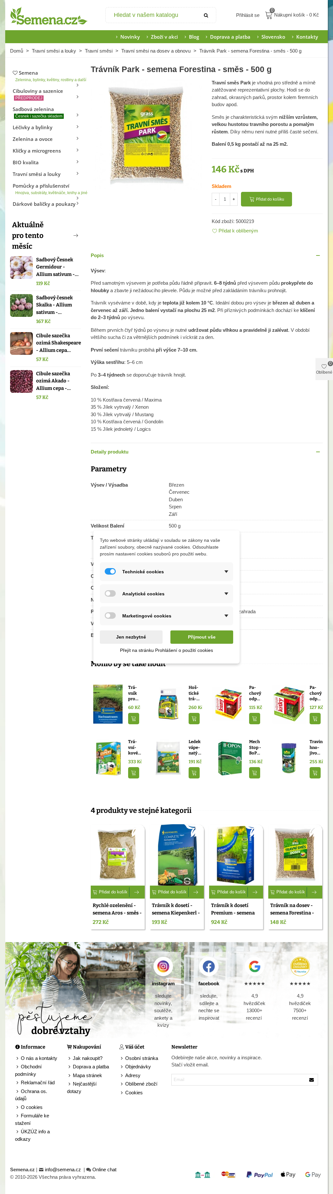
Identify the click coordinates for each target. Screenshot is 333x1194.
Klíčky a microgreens (37, 150)
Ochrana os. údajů (31, 1094)
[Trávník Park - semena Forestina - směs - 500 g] (146, 134)
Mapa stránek (87, 1075)
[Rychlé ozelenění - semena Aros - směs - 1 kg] (118, 855)
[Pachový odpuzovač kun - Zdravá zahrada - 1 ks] (229, 703)
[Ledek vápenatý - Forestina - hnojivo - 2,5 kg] (168, 758)
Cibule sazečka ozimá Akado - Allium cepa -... (53, 381)
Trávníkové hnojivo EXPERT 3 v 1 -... (134, 747)
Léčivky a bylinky (32, 127)
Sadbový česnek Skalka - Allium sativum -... (54, 305)
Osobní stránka (141, 1058)
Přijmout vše (202, 637)
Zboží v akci (164, 36)
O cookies (32, 1107)
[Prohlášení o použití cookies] (122, 1092)
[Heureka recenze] (300, 966)
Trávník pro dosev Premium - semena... (134, 693)
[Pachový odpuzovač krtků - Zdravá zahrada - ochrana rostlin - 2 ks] (289, 703)
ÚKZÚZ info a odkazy (32, 1135)
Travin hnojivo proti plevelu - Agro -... (316, 747)
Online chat (104, 1169)
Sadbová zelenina (37, 112)
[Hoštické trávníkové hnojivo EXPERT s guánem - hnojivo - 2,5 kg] (168, 703)
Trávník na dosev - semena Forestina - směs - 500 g (292, 912)
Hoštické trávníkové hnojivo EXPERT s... (194, 693)
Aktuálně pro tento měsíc (28, 235)
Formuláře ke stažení (32, 1119)
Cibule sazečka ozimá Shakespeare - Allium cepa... (58, 343)
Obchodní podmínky (28, 1070)
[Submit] (206, 15)
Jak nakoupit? (87, 1058)
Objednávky (138, 1066)
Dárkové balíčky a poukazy (44, 204)
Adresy (132, 1075)
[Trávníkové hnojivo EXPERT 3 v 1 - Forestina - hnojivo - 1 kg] (108, 758)
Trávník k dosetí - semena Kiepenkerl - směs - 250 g (176, 912)
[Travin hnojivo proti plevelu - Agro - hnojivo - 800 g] (289, 758)
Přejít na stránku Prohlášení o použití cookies (166, 650)
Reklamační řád (38, 1082)
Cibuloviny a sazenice (38, 94)
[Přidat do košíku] (133, 718)
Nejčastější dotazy (82, 1087)
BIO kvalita (26, 162)
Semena (48, 75)
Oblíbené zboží (141, 1084)
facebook (208, 983)
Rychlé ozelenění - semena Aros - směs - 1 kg (117, 912)
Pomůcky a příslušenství (47, 188)
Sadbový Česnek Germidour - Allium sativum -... (57, 267)
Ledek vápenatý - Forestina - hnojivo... (195, 747)
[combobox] (151, 15)
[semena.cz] (49, 15)
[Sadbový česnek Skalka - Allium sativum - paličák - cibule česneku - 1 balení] (21, 305)
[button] (65, 235)
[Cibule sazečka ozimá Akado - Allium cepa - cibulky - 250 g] (21, 381)
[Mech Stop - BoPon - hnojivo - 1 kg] (229, 758)
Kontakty (307, 36)
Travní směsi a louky (36, 174)
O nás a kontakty (39, 1058)
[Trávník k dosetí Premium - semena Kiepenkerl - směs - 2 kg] (236, 855)
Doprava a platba (230, 36)
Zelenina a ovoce (33, 139)
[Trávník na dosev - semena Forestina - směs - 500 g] (295, 855)
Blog (194, 36)
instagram (163, 983)
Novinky (130, 36)
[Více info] (137, 892)
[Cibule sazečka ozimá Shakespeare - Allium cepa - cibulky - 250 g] (21, 343)
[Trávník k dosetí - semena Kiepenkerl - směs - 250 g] (177, 855)
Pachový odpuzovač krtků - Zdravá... (316, 693)
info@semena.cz (63, 1169)
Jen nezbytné (131, 637)
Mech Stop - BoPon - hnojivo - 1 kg (255, 747)
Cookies (134, 1092)
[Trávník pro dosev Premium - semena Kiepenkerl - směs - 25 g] (108, 703)
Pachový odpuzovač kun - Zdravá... (255, 693)
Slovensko (273, 36)
